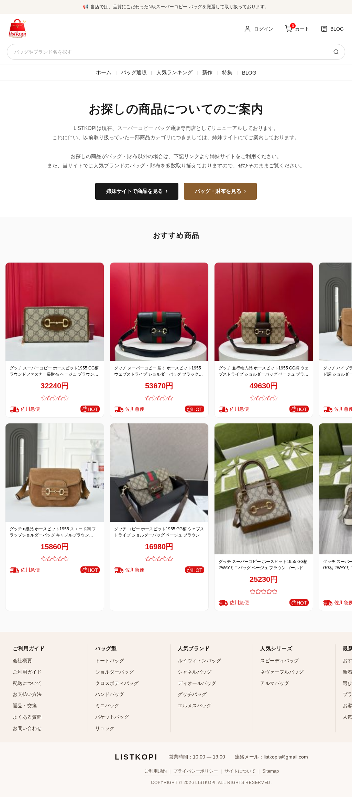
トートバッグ (109, 660)
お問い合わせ (27, 728)
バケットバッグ (112, 717)
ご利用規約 (155, 771)
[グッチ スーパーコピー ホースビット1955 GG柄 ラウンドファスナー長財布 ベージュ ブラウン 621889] (55, 312)
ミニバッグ (107, 705)
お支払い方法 (27, 694)
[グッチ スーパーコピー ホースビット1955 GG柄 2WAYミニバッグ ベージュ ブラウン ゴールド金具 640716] (263, 488)
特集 (227, 72)
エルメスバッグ (194, 705)
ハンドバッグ (109, 694)
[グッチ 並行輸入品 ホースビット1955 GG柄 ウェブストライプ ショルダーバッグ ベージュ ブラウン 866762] (263, 312)
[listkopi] (17, 29)
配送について (27, 683)
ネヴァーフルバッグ (282, 672)
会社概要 (22, 660)
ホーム (103, 72)
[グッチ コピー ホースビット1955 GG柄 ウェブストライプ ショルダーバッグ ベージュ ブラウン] (159, 472)
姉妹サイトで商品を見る (136, 191)
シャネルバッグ (194, 672)
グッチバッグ (192, 694)
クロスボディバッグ (117, 683)
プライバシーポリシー (195, 771)
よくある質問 (27, 717)
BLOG (249, 73)
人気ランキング (174, 72)
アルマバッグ (274, 683)
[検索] (336, 51)
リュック (104, 728)
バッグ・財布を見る (220, 191)
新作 (207, 72)
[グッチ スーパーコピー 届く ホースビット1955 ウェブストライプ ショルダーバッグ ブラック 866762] (159, 312)
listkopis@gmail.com (286, 757)
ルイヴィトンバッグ (199, 660)
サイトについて (240, 771)
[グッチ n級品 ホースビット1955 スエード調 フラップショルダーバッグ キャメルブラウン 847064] (55, 472)
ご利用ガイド (27, 672)
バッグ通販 (134, 72)
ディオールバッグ (197, 683)
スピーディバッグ (279, 660)
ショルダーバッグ (114, 672)
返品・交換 (25, 705)
